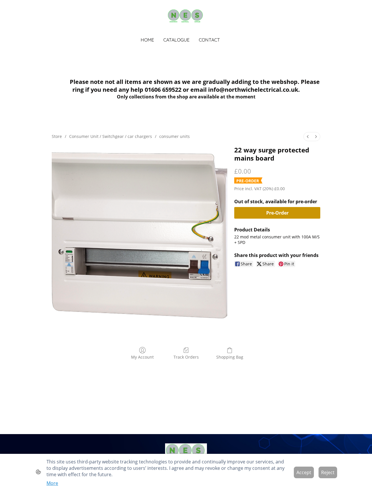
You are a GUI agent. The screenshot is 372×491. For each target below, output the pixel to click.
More (52, 483)
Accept (303, 472)
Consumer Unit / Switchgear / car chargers (110, 136)
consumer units (174, 136)
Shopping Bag (229, 357)
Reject (328, 472)
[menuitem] (308, 136)
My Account (142, 357)
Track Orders (186, 357)
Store (57, 136)
